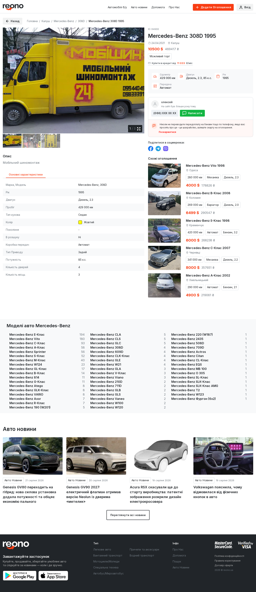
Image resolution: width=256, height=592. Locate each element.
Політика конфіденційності (229, 556)
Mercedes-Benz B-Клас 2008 (208, 193)
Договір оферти (224, 565)
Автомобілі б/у (117, 7)
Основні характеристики (26, 174)
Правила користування (227, 560)
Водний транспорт (142, 555)
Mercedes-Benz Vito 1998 (205, 165)
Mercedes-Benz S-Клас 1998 (208, 220)
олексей (167, 102)
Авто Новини (13, 480)
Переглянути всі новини (128, 515)
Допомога (158, 7)
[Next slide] (138, 78)
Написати (195, 113)
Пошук (177, 561)
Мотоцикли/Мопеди (106, 561)
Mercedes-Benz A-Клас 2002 (208, 275)
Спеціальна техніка (105, 567)
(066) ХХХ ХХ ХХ (164, 113)
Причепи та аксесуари (144, 549)
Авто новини (139, 7)
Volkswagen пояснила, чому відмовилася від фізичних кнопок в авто (217, 492)
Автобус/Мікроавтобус (108, 573)
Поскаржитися (167, 132)
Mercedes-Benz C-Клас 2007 (208, 248)
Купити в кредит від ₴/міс (172, 63)
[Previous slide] (9, 78)
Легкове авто (102, 549)
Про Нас (174, 7)
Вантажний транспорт (107, 555)
